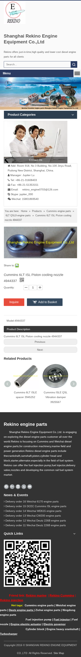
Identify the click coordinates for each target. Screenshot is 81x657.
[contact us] (35, 142)
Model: (11, 320)
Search (74, 64)
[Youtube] (29, 486)
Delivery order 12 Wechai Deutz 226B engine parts (35, 520)
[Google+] (12, 486)
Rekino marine (36, 595)
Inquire (14, 302)
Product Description (18, 329)
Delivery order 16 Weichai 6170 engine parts (32, 501)
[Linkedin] (18, 486)
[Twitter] (23, 486)
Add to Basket (47, 302)
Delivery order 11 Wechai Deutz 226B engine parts (35, 525)
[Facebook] (6, 486)
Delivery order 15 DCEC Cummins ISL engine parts (35, 506)
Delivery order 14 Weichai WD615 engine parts (33, 510)
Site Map (58, 653)
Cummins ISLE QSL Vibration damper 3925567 (55, 397)
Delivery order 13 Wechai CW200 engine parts (33, 515)
